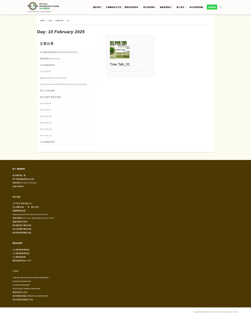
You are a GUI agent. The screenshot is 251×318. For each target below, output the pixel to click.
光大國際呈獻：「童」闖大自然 (26, 207)
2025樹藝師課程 (47, 142)
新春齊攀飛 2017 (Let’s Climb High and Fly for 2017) (33, 218)
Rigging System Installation (53, 77)
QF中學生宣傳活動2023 (22, 203)
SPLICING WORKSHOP (21, 285)
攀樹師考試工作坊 (20, 292)
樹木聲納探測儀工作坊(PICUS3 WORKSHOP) (30, 296)
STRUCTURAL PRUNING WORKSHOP (27, 288)
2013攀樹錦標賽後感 (21, 253)
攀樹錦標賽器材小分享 (22, 260)
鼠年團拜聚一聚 (19, 175)
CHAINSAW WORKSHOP (22, 281)
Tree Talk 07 (45, 71)
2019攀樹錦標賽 (19, 257)
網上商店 (180, 7)
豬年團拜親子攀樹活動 (22, 225)
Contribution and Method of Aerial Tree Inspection (63, 84)
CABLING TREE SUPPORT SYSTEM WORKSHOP (31, 277)
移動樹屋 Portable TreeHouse (25, 183)
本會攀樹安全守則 (113, 7)
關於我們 (97, 7)
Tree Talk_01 (120, 64)
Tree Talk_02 (46, 129)
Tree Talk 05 (45, 109)
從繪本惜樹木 (18, 186)
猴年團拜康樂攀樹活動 (22, 232)
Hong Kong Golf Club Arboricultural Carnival (30, 214)
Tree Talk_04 (46, 116)
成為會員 (212, 7)
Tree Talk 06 (45, 103)
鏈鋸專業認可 (165, 7)
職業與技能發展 (131, 7)
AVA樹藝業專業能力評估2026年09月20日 (59, 52)
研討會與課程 (149, 7)
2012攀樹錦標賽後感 (21, 249)
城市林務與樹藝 (196, 7)
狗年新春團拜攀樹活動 (22, 229)
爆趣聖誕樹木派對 (20, 221)
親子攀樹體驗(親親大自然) (23, 179)
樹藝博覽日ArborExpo (50, 58)
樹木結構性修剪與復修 (50, 97)
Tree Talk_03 (46, 122)
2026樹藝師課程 (47, 65)
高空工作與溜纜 (47, 90)
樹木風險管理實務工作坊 (23, 299)
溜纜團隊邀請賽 (19, 211)
